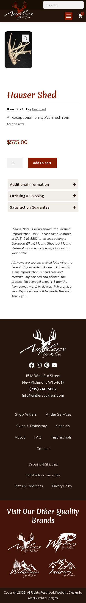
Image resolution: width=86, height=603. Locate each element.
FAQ (38, 437)
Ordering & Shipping (43, 464)
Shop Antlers (26, 414)
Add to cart (42, 162)
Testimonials (61, 437)
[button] (68, 16)
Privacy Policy (62, 486)
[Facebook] (31, 365)
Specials (63, 425)
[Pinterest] (47, 365)
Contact (43, 448)
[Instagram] (39, 365)
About (20, 437)
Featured (39, 109)
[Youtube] (54, 365)
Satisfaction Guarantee (43, 475)
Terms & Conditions (28, 486)
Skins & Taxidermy (31, 425)
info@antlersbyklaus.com (43, 395)
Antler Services (58, 414)
